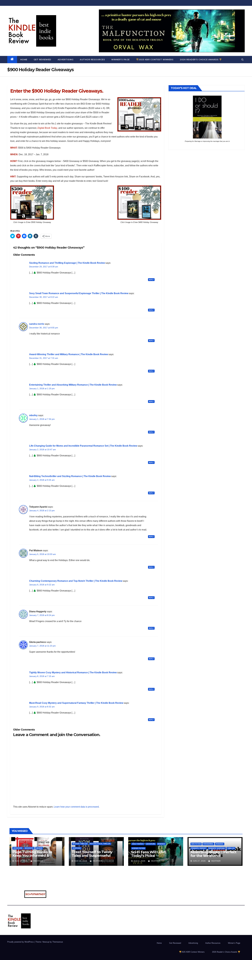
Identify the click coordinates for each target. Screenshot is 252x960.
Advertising (66, 59)
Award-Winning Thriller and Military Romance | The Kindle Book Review (68, 354)
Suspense (77, 848)
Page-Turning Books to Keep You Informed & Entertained (32, 855)
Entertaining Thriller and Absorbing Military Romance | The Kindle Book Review (73, 385)
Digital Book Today (47, 128)
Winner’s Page (120, 59)
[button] (242, 59)
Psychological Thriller (100, 844)
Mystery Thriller (80, 844)
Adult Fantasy (138, 844)
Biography (29, 848)
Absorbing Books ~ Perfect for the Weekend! (213, 854)
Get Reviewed (42, 59)
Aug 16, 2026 (80, 861)
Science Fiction (138, 848)
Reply (151, 279)
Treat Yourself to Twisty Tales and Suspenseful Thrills (92, 855)
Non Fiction (196, 844)
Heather (38, 861)
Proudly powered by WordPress (20, 942)
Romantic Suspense (217, 848)
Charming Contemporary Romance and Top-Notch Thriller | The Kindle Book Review (75, 581)
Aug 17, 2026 (21, 861)
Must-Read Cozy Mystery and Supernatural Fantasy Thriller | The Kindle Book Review (76, 703)
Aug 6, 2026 (139, 861)
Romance (161, 844)
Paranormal (208, 844)
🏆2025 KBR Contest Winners (155, 59)
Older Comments (24, 254)
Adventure (17, 848)
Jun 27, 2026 (199, 861)
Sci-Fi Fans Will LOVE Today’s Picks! (148, 854)
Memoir (39, 848)
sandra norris (36, 324)
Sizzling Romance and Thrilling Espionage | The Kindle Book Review (67, 263)
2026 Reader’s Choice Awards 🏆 (201, 59)
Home (23, 59)
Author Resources (92, 59)
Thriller (231, 848)
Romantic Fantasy (198, 848)
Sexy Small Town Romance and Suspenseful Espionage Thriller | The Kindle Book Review (78, 293)
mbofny (33, 415)
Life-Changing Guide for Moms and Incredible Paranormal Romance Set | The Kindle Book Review (83, 446)
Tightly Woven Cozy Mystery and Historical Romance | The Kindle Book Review (73, 672)
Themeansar (57, 942)
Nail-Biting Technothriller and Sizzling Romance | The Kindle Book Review (70, 476)
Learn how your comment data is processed (76, 807)
